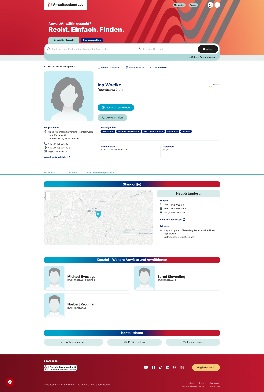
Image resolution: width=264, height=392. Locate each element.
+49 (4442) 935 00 (58, 143)
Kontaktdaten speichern (100, 172)
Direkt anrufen (114, 117)
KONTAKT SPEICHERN (110, 68)
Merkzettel (179, 5)
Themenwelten (92, 40)
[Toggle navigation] (217, 5)
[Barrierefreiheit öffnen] (210, 5)
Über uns (202, 383)
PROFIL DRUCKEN (136, 68)
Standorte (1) (51, 172)
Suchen (207, 49)
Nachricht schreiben (118, 107)
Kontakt (190, 383)
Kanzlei (73, 172)
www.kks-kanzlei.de (55, 157)
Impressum (215, 383)
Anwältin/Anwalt (64, 40)
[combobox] (89, 49)
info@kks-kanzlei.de (174, 212)
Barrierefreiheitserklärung (193, 386)
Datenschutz (214, 386)
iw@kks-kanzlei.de (57, 151)
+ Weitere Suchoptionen (202, 57)
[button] (98, 214)
